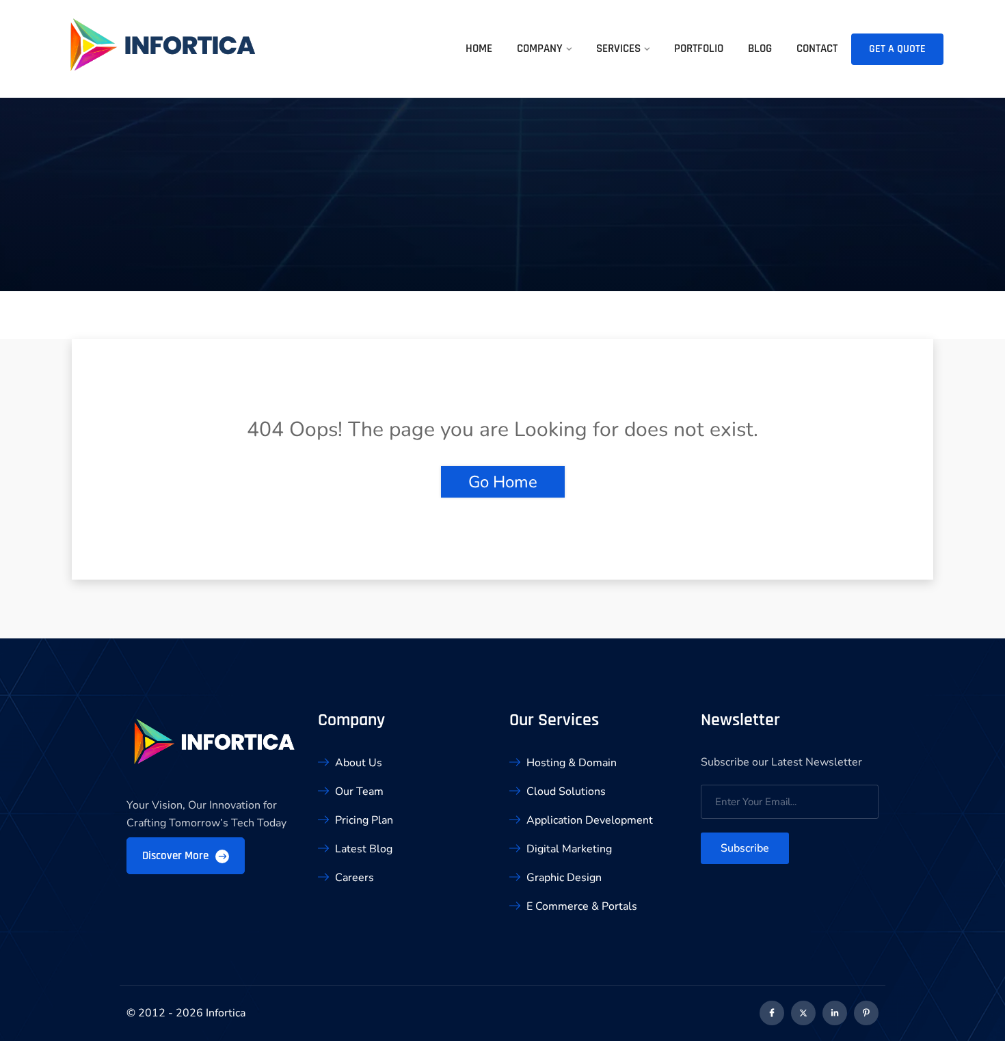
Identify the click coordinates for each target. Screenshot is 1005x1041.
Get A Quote (897, 49)
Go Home (502, 482)
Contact (817, 48)
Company (540, 48)
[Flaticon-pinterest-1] (866, 1013)
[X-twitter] (803, 1013)
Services (618, 48)
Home (479, 48)
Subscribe (745, 848)
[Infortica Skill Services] (164, 53)
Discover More (176, 855)
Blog (760, 48)
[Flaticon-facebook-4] (772, 1013)
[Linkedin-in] (834, 1013)
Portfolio (698, 48)
